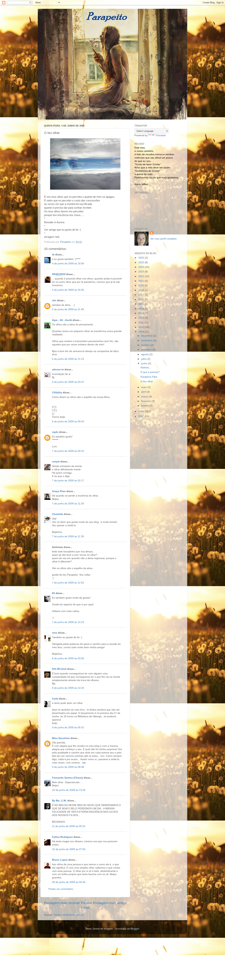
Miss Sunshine (61, 738)
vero (54, 632)
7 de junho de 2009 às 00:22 (68, 451)
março (145, 396)
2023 (141, 271)
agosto (145, 354)
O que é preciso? (150, 372)
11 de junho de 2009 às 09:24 (68, 826)
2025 (141, 262)
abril (144, 392)
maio (144, 387)
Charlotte (57, 514)
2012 (141, 318)
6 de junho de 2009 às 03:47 (68, 382)
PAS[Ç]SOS (58, 274)
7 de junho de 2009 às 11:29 (68, 503)
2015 (141, 304)
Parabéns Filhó (148, 377)
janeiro (145, 405)
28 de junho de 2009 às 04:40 (68, 882)
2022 (141, 276)
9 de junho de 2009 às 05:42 (68, 727)
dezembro (147, 335)
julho (144, 359)
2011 (141, 322)
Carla (55, 698)
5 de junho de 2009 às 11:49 (68, 309)
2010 (141, 327)
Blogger (135, 928)
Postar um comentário (61, 889)
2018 (141, 290)
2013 (141, 313)
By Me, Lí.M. (59, 800)
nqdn (55, 432)
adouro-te (58, 369)
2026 (141, 257)
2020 (141, 285)
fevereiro (146, 401)
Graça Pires (59, 491)
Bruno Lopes (60, 860)
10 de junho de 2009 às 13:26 (68, 790)
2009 (141, 331)
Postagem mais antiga (110, 903)
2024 (141, 267)
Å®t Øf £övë (59, 669)
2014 (141, 308)
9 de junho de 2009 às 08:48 (68, 767)
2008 (141, 411)
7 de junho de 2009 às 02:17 (68, 480)
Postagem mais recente (62, 903)
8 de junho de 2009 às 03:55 (68, 658)
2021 (141, 281)
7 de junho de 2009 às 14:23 (68, 622)
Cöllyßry (57, 392)
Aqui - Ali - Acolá (62, 320)
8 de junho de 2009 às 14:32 (68, 688)
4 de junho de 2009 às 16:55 (68, 290)
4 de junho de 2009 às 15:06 (68, 263)
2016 (141, 299)
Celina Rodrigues (62, 837)
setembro (146, 349)
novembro (147, 340)
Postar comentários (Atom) (68, 915)
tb (53, 254)
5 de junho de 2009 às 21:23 (68, 359)
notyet (56, 461)
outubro (145, 345)
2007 (141, 416)
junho (144, 363)
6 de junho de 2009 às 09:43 (68, 421)
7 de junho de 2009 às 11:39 (68, 536)
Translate (160, 135)
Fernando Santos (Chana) (67, 777)
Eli (53, 593)
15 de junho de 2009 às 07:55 (68, 849)
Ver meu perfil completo (163, 238)
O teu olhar (146, 381)
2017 (141, 294)
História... (145, 367)
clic (54, 300)
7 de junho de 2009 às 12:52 (68, 582)
